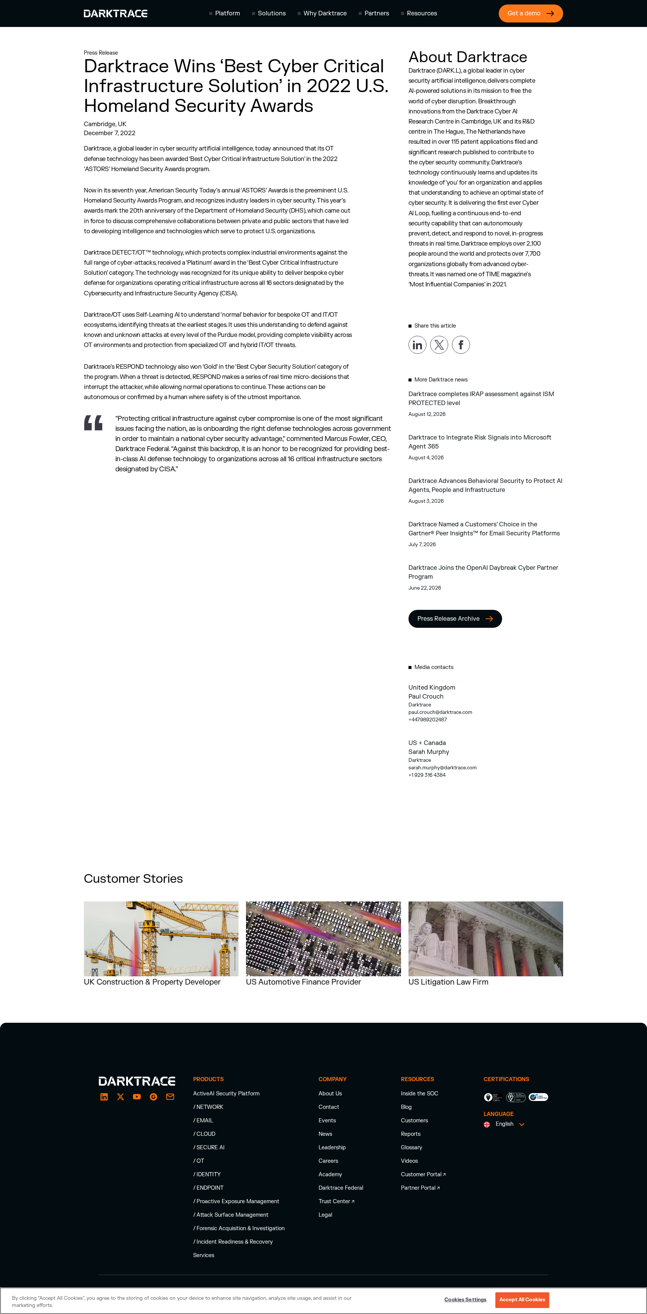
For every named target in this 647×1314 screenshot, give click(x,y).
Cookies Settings (465, 1300)
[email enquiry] (170, 1097)
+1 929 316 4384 (427, 775)
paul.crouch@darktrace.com (440, 712)
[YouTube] (137, 1097)
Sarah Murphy (428, 752)
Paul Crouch (426, 696)
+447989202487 (427, 720)
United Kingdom (431, 687)
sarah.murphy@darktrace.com (442, 768)
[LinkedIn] (104, 1097)
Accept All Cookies (522, 1300)
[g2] (153, 1097)
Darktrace (419, 705)
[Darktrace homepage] (116, 13)
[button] (224, 13)
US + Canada (427, 743)
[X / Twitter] (120, 1097)
